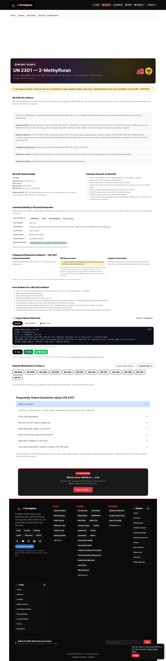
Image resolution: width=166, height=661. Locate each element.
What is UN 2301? (26, 404)
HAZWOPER (95, 516)
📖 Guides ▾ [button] (138, 5)
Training (37, 530)
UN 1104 (67, 372)
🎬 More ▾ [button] (150, 5)
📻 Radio (17, 323)
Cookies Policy (22, 619)
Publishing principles (79, 657)
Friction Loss (59, 530)
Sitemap (91, 657)
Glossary (137, 557)
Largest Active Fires (117, 516)
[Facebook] (17, 541)
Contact (20, 599)
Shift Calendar (59, 516)
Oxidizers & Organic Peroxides (90, 550)
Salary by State (59, 535)
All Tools (136, 518)
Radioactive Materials (86, 560)
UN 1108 (116, 372)
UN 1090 (43, 372)
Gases (92, 535)
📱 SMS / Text (45, 323)
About (19, 589)
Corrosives (82, 565)
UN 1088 (18, 372)
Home (13, 15)
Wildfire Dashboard (116, 511)
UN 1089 (31, 372)
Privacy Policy (22, 614)
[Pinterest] (28, 541)
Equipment (82, 530)
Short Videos (138, 547)
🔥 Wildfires (117, 5)
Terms (19, 624)
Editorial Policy (22, 604)
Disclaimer (21, 629)
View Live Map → (83, 490)
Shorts (38, 535)
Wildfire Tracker (139, 528)
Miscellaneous (83, 570)
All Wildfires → (115, 525)
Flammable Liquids (85, 540)
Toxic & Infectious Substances (89, 555)
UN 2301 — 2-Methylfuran (48, 15)
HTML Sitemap (139, 562)
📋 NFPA (128, 5)
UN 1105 (79, 372)
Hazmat (21, 15)
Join (147, 642)
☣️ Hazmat (106, 5)
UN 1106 (91, 372)
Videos (136, 542)
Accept (135, 655)
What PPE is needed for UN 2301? (33, 441)
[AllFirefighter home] (22, 5)
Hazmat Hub (82, 511)
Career (18, 535)
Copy (19, 352)
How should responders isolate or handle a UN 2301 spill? (43, 447)
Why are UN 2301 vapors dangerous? (34, 422)
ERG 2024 (82, 520)
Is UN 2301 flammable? (28, 416)
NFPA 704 (93, 520)
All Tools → (58, 540)
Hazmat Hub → (145, 366)
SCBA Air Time (59, 525)
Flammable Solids (85, 545)
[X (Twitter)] (40, 541)
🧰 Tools (96, 5)
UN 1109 (128, 372)
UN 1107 (103, 372)
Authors (20, 594)
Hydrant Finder (60, 511)
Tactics (96, 525)
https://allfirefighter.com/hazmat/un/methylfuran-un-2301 (87, 357)
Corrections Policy (24, 609)
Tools (18, 530)
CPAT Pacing (59, 520)
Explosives (82, 535)
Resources (29, 535)
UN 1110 (139, 372)
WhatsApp (42, 352)
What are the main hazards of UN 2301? (35, 435)
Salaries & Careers (140, 538)
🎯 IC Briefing (30, 323)
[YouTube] (23, 541)
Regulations (82, 516)
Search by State (115, 520)
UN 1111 (17, 377)
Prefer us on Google (24, 546)
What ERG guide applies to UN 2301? (34, 429)
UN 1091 (55, 372)
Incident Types (83, 525)
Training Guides (139, 533)
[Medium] (34, 541)
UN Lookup (31, 15)
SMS (29, 352)
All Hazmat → (83, 575)
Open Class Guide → (126, 366)
